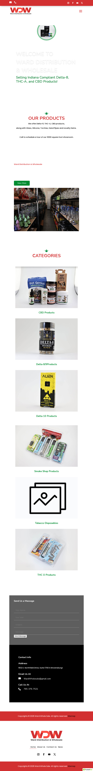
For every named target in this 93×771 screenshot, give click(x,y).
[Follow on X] (82, 3)
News (60, 747)
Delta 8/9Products (46, 364)
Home (33, 747)
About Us (41, 747)
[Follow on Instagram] (68, 3)
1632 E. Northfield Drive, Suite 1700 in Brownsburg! (40, 667)
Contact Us (51, 747)
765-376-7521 (54, 175)
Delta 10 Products (46, 416)
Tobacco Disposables (46, 523)
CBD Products (46, 312)
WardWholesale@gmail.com (28, 178)
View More (21, 183)
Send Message (20, 636)
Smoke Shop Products (46, 471)
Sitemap (71, 716)
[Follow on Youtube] (77, 3)
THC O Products (46, 574)
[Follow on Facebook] (73, 3)
